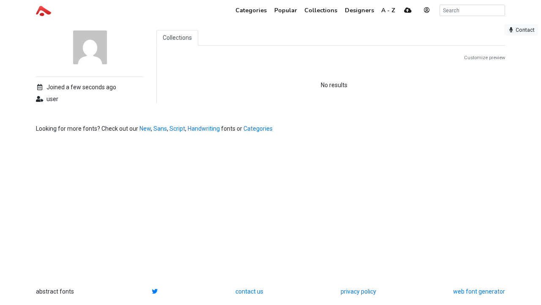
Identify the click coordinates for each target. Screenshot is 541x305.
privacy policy (358, 291)
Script (177, 128)
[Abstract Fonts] (43, 10)
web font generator (479, 291)
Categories (258, 128)
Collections (177, 37)
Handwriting (204, 128)
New (145, 128)
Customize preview (484, 57)
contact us (249, 291)
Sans (160, 128)
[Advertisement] (270, 210)
